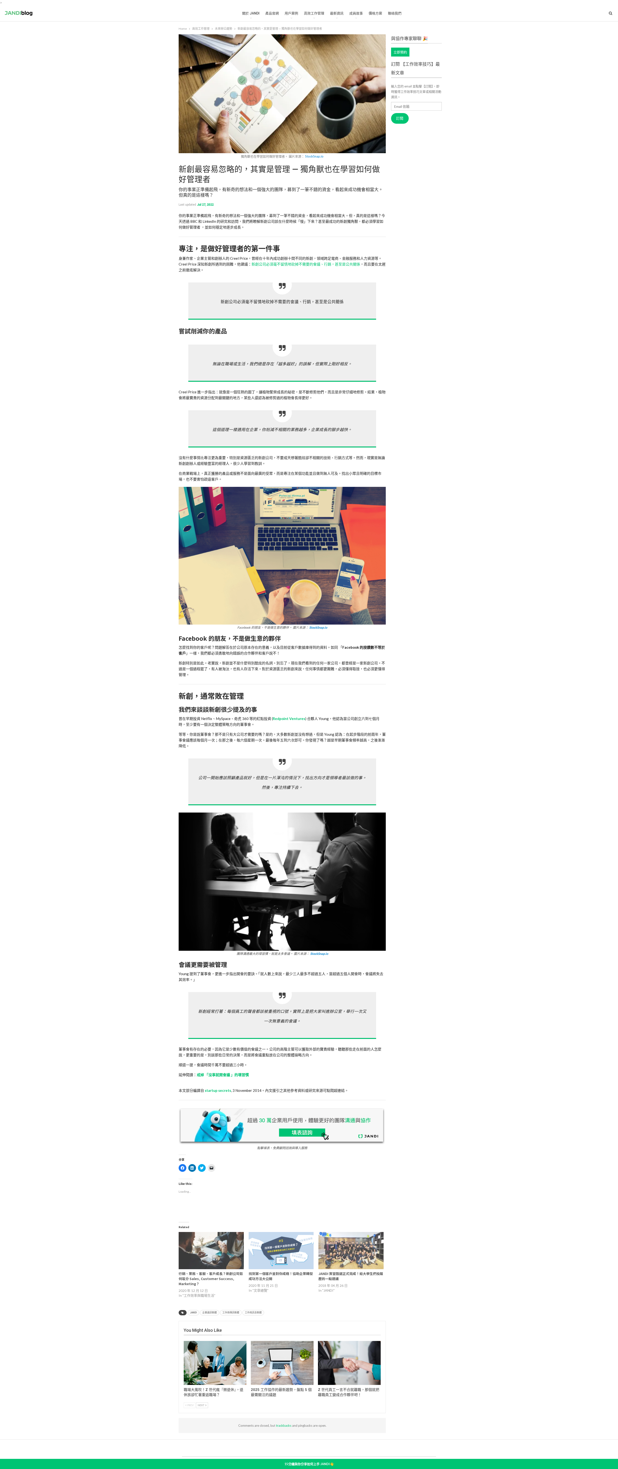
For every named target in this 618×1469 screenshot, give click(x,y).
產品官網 (272, 13)
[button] (282, 558)
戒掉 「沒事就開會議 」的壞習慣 (223, 1075)
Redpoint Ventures (289, 718)
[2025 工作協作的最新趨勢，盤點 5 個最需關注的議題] (282, 1363)
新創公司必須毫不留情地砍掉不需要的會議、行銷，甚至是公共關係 (306, 264)
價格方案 (375, 13)
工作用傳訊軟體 (230, 1312)
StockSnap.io (314, 156)
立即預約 (400, 52)
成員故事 (356, 13)
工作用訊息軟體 (253, 1312)
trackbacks (283, 1425)
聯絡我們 (394, 13)
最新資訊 (337, 13)
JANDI (193, 1312)
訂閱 (399, 118)
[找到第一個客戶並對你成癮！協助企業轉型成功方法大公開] (281, 1250)
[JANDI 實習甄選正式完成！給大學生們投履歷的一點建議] (351, 1250)
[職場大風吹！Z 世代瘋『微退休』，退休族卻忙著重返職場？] (215, 1363)
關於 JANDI (251, 13)
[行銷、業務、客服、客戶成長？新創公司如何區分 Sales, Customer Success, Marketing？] (211, 1250)
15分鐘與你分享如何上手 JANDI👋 (309, 1464)
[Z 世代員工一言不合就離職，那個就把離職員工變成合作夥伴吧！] (349, 1363)
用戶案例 (291, 13)
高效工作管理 (314, 13)
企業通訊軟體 (209, 1312)
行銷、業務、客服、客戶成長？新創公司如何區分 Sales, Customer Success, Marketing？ (211, 1278)
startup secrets (218, 1090)
